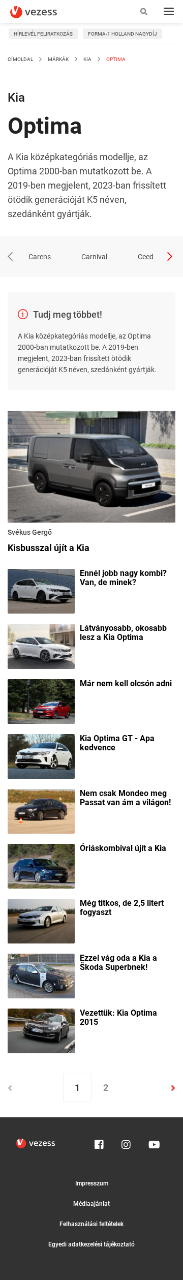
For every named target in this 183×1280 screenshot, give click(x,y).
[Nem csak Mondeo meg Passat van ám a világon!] (41, 810)
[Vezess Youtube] (153, 1142)
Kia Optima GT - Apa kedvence (117, 743)
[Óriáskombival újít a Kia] (41, 865)
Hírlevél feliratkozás (43, 34)
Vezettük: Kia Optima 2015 (118, 1018)
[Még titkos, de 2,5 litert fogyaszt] (41, 920)
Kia (87, 59)
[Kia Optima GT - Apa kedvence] (41, 755)
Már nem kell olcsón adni (126, 683)
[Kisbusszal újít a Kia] (91, 468)
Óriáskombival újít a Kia (123, 848)
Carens (39, 257)
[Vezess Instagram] (126, 1142)
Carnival (94, 257)
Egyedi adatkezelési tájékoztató (91, 1244)
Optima (115, 59)
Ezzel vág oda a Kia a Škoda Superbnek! (118, 963)
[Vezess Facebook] (99, 1142)
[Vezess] (43, 12)
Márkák (58, 59)
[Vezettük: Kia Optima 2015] (41, 1030)
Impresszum (91, 1183)
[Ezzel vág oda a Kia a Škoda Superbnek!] (41, 975)
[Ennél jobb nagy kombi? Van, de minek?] (41, 591)
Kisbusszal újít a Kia (48, 547)
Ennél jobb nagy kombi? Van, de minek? (123, 578)
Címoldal (20, 59)
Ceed (146, 257)
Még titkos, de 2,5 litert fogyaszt (122, 908)
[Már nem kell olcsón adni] (41, 700)
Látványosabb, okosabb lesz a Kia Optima (123, 633)
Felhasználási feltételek (91, 1224)
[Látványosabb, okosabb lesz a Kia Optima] (41, 645)
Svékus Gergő (30, 532)
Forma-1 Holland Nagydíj (122, 34)
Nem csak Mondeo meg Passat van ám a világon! (125, 798)
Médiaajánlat (91, 1203)
